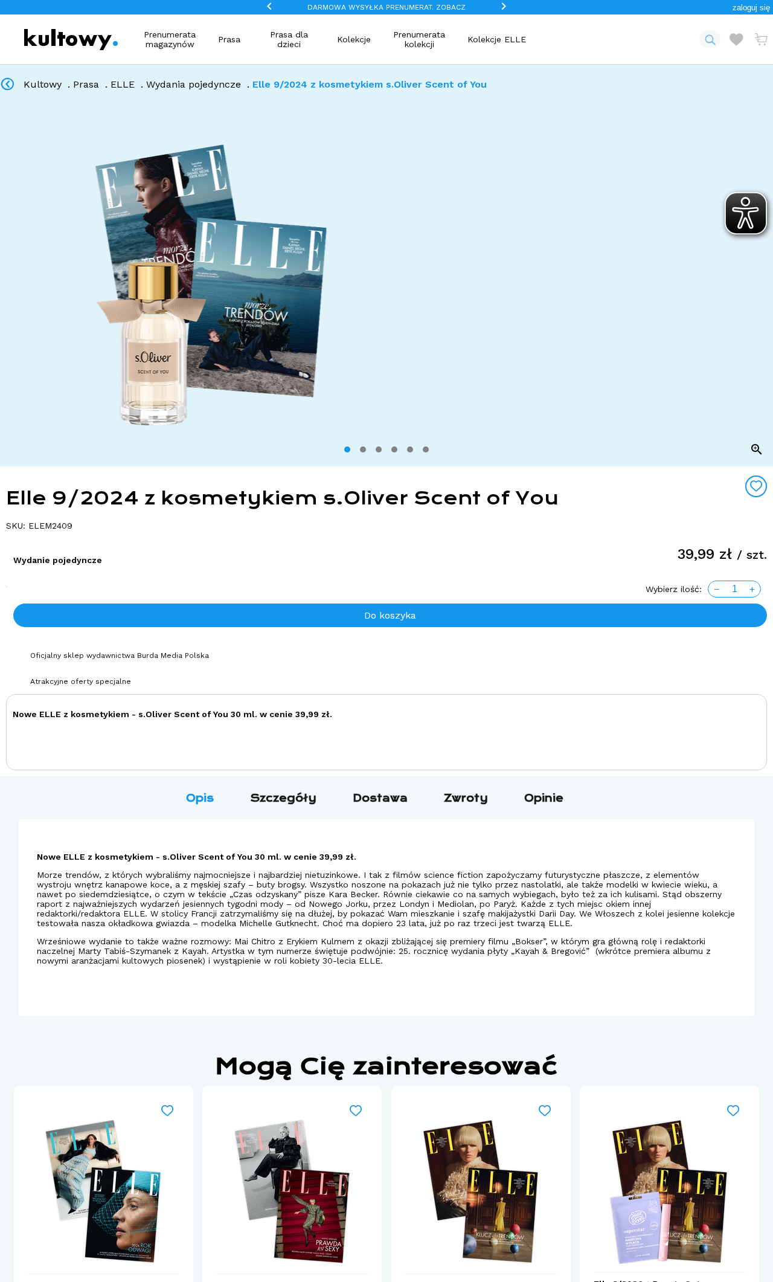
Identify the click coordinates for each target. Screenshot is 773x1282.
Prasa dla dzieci (289, 39)
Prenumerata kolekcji (419, 39)
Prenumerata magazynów (170, 39)
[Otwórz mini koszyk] (761, 39)
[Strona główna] (71, 39)
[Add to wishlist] (756, 486)
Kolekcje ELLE (496, 39)
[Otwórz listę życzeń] (736, 39)
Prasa (229, 39)
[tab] (347, 449)
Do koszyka (390, 615)
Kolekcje (354, 39)
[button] (751, 7)
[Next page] (759, 285)
